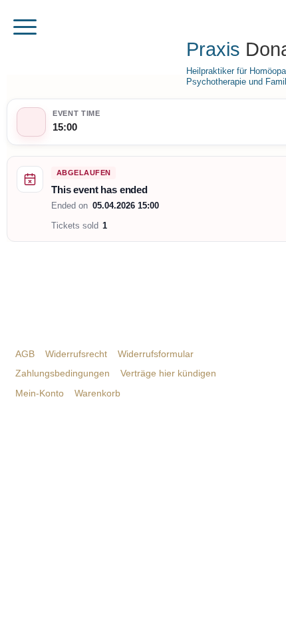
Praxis (213, 49)
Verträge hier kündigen (168, 373)
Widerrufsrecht (76, 353)
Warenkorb (97, 393)
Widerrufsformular (156, 353)
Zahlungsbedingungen (62, 373)
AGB (25, 353)
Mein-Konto (39, 393)
